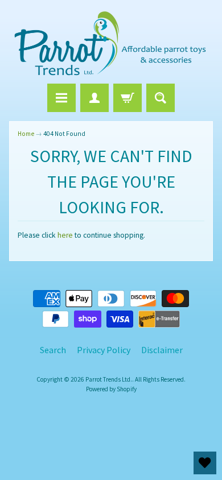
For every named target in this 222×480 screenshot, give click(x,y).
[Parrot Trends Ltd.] (111, 43)
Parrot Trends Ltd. (108, 379)
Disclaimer (162, 349)
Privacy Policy (103, 349)
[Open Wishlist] (205, 463)
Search (53, 349)
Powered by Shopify (111, 389)
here (65, 235)
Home (26, 134)
